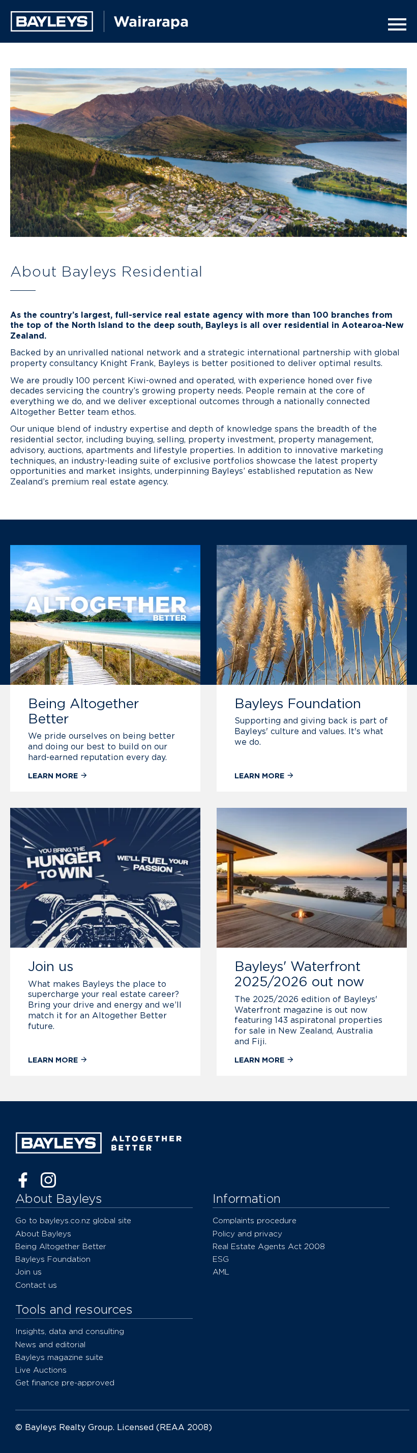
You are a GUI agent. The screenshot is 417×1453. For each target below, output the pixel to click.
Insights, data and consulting (69, 1331)
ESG (221, 1259)
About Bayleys (43, 1233)
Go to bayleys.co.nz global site (73, 1220)
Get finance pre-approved (64, 1382)
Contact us (36, 1285)
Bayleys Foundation (297, 703)
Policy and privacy (247, 1233)
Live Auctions (41, 1370)
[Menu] (394, 24)
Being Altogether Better (83, 710)
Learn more (54, 775)
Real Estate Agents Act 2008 (269, 1246)
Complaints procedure (254, 1220)
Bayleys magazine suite (59, 1357)
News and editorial (50, 1344)
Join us (50, 966)
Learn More (259, 1059)
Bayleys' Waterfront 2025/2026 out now (299, 973)
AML (221, 1272)
